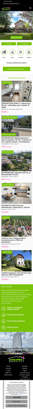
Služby (24, 368)
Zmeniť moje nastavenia (16, 405)
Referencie (8, 375)
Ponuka (8, 368)
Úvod (8, 366)
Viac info (20, 394)
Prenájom (24, 43)
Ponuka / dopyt (24, 375)
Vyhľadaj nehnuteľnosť (16, 69)
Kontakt (25, 366)
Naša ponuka (16, 37)
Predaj (8, 43)
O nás (8, 370)
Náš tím (8, 372)
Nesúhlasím (16, 401)
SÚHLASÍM (16, 397)
